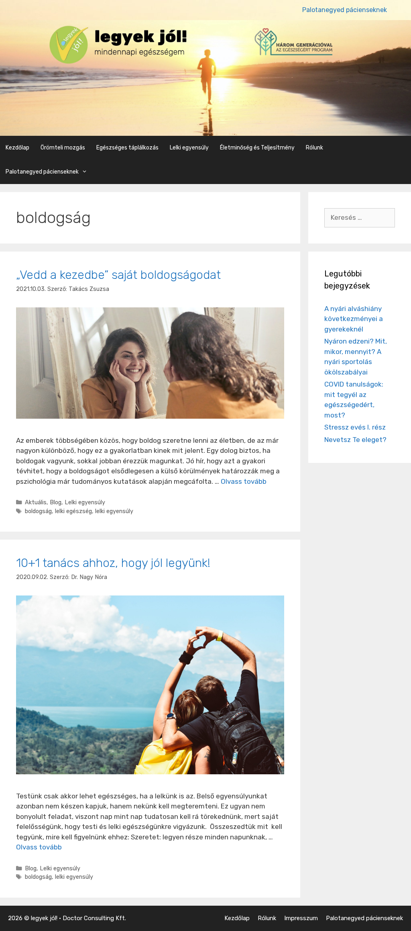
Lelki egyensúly (189, 147)
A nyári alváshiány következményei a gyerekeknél (353, 319)
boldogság (38, 511)
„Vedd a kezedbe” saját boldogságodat (118, 275)
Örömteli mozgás (63, 147)
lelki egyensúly (114, 511)
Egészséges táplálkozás (127, 147)
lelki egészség (73, 511)
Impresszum (301, 918)
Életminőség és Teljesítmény (257, 147)
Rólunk (314, 147)
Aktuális (36, 502)
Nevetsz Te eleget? (355, 440)
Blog (55, 502)
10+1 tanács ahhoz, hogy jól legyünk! (113, 563)
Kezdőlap (17, 147)
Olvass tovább (244, 481)
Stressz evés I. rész (355, 427)
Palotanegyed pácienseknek (344, 10)
